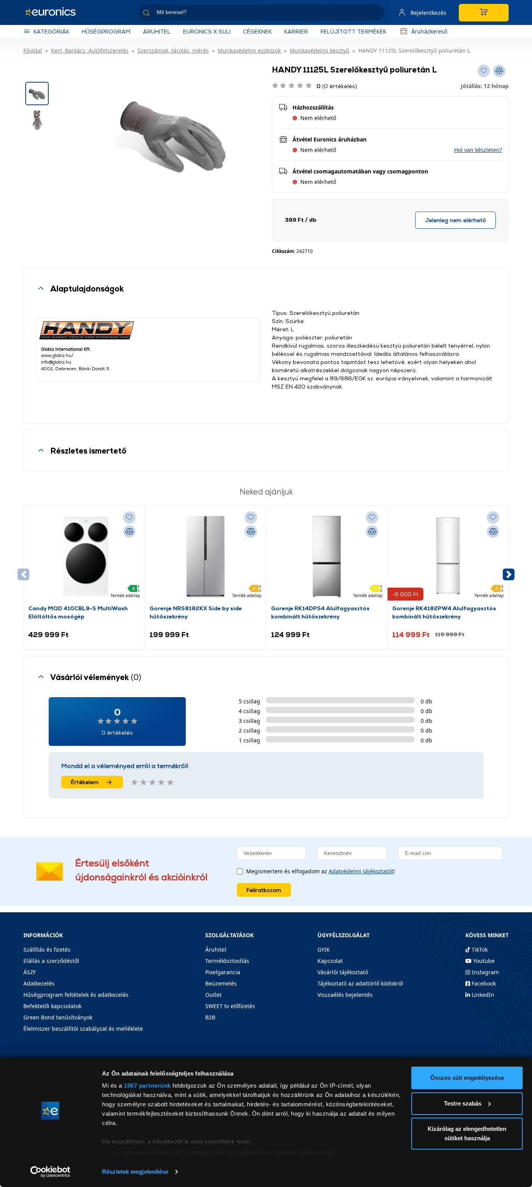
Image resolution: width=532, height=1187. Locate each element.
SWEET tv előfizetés (230, 1006)
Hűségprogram (106, 31)
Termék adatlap (125, 595)
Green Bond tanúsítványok (57, 1017)
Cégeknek (257, 31)
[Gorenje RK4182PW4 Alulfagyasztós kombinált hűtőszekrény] (447, 557)
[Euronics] (54, 12)
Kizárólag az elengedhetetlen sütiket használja (467, 1133)
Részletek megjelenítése (135, 1171)
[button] (478, 150)
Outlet (213, 994)
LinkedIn (482, 994)
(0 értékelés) (337, 86)
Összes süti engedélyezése (467, 1077)
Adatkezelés (39, 983)
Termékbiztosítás (227, 960)
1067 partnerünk (147, 1085)
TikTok (479, 949)
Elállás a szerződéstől (51, 960)
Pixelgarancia (222, 972)
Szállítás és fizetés (46, 949)
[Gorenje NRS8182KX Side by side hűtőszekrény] (205, 557)
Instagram (484, 972)
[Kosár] (484, 12)
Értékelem (85, 782)
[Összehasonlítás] (129, 531)
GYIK (323, 949)
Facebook (483, 983)
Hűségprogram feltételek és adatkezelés (76, 994)
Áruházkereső (429, 31)
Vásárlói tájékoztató (342, 972)
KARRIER (296, 31)
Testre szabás (462, 1103)
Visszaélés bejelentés (345, 994)
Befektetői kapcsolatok (52, 1006)
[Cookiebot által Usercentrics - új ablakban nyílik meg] (50, 1172)
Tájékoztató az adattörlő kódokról (360, 983)
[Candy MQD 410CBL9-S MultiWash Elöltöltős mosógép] (84, 557)
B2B (210, 1017)
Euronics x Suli (207, 31)
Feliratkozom (264, 890)
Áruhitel (157, 31)
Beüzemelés (221, 983)
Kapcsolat (330, 960)
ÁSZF (29, 972)
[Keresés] (376, 13)
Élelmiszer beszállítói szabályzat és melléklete (83, 1028)
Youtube (483, 960)
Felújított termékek (353, 31)
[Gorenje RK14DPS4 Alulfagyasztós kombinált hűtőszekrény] (326, 557)
